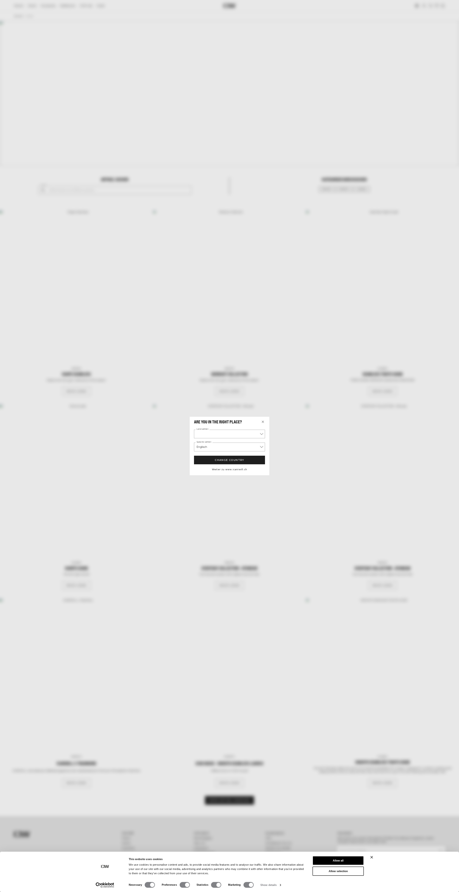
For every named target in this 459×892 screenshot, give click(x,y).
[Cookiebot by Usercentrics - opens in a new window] (105, 885)
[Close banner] (371, 857)
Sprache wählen (204, 442)
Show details (268, 884)
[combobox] (229, 434)
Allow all (338, 860)
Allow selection (338, 871)
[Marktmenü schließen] (263, 422)
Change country (229, 460)
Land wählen (203, 429)
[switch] (185, 885)
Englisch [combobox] (202, 447)
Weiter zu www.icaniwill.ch (229, 469)
